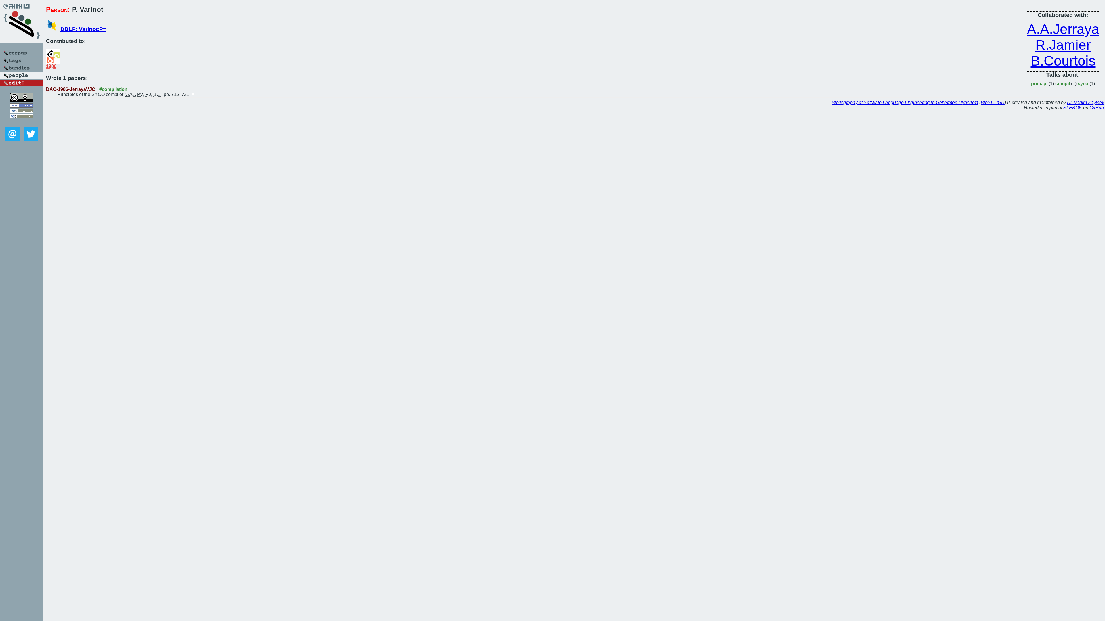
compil (1062, 83)
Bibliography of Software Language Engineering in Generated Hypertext (905, 102)
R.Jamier (1063, 45)
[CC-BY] (21, 100)
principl (1039, 83)
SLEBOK (1072, 107)
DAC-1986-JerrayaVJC (70, 89)
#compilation (113, 89)
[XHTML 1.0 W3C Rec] (21, 111)
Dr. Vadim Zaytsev (1085, 102)
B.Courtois (1063, 60)
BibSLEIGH (993, 102)
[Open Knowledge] (21, 105)
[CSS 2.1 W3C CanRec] (21, 122)
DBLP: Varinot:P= (83, 29)
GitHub (1096, 107)
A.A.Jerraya (1063, 29)
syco (1083, 83)
